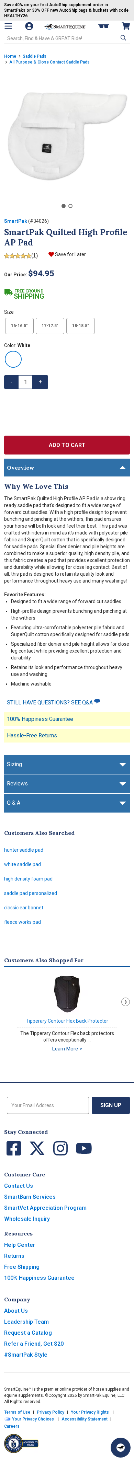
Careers (12, 1426)
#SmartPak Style (25, 1354)
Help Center (19, 1245)
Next (125, 1002)
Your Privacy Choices (32, 1419)
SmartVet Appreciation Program (45, 1208)
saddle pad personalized (30, 893)
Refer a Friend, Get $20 (34, 1344)
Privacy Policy (50, 1412)
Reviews (17, 783)
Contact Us (18, 1186)
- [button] (11, 382)
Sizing (14, 764)
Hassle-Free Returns (32, 735)
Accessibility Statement (85, 1419)
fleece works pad (22, 922)
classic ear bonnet (23, 907)
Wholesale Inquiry (27, 1219)
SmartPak (15, 221)
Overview (20, 467)
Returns (14, 1256)
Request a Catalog (28, 1333)
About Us (16, 1311)
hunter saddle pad (23, 850)
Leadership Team (26, 1322)
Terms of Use (17, 1412)
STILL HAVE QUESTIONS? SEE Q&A (50, 702)
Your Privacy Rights (90, 1412)
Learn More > (67, 1049)
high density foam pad (28, 879)
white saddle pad (22, 864)
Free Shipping (22, 1267)
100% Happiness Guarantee (40, 719)
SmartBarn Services (30, 1197)
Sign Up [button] (110, 1105)
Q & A (13, 802)
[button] (123, 38)
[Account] (30, 26)
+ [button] (40, 382)
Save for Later (70, 254)
